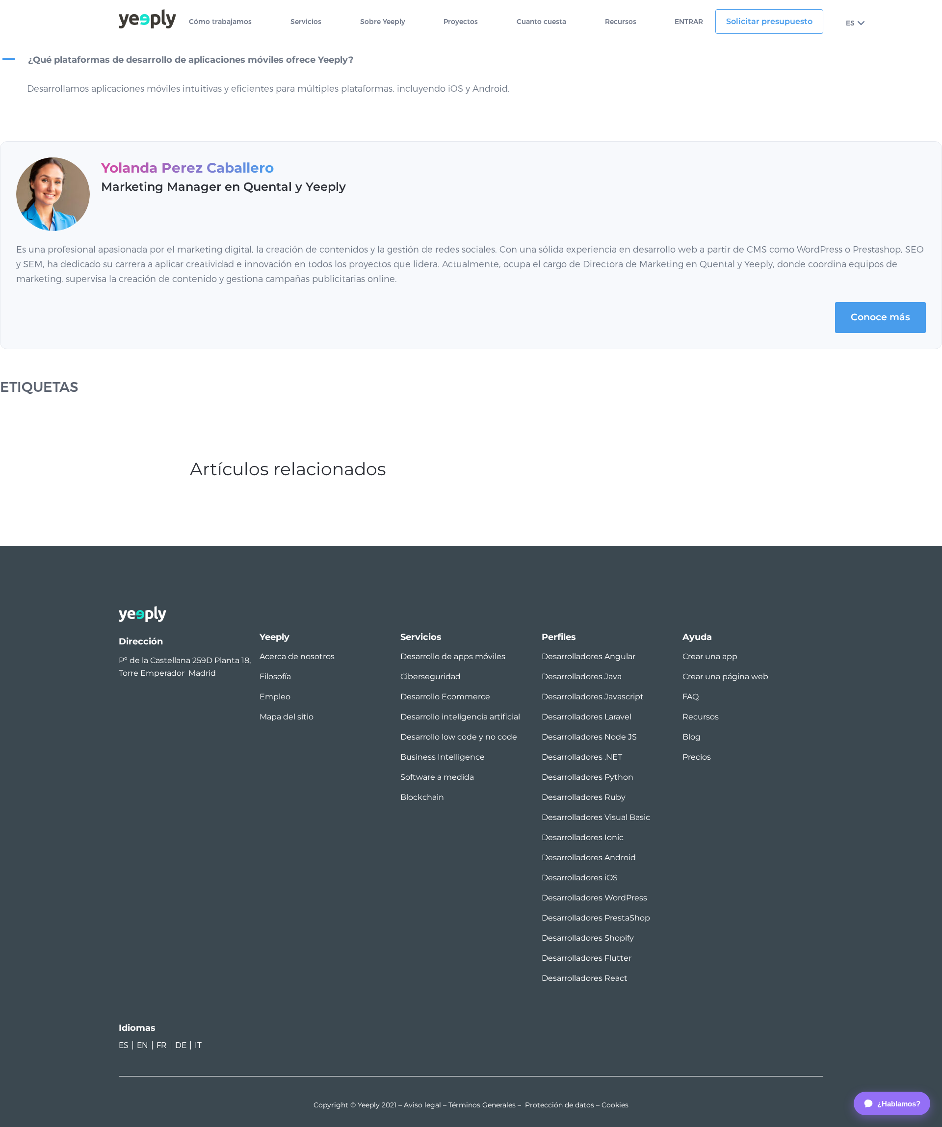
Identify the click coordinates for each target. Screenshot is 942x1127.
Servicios (305, 22)
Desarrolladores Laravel (586, 716)
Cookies (615, 1105)
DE (180, 1045)
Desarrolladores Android (589, 857)
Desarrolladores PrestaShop (596, 917)
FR (162, 1045)
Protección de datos (559, 1105)
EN (142, 1045)
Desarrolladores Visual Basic (596, 817)
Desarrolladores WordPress (594, 897)
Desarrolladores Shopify (588, 938)
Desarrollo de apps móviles (452, 656)
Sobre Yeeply (382, 22)
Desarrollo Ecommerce (445, 696)
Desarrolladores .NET (582, 757)
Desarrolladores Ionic (583, 837)
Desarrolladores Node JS (589, 737)
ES (850, 23)
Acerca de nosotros (297, 656)
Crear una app (709, 656)
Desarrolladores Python (587, 777)
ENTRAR (689, 22)
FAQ (690, 696)
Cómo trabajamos (220, 22)
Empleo (275, 696)
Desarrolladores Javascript (593, 696)
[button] (471, 60)
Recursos (620, 22)
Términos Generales (482, 1105)
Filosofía (275, 676)
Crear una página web (725, 676)
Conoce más (880, 317)
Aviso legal (422, 1105)
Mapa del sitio (287, 716)
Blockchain (422, 797)
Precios (696, 757)
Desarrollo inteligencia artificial (460, 716)
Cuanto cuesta (541, 22)
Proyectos (461, 22)
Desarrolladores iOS (580, 877)
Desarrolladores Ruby (584, 797)
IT (198, 1045)
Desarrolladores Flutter (586, 958)
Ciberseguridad (430, 676)
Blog (691, 737)
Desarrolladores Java (582, 676)
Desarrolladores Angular (588, 656)
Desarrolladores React (585, 978)
